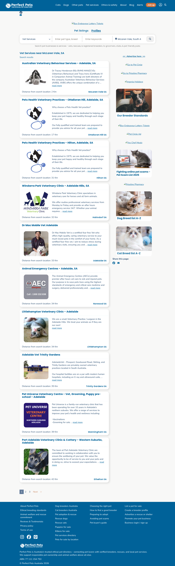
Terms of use (26, 530)
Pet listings (81, 30)
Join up (151, 5)
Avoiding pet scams (99, 518)
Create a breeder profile (136, 510)
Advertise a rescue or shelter (138, 514)
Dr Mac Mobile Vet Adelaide (40, 225)
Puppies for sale (63, 527)
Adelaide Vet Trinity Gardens (41, 355)
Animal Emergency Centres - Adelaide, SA (50, 268)
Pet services (92, 4)
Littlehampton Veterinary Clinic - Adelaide (50, 311)
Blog (131, 4)
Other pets (77, 4)
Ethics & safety (109, 4)
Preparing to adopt (99, 514)
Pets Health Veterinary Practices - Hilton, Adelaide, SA (57, 143)
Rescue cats (61, 522)
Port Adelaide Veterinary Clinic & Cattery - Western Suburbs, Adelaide (62, 441)
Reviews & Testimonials (31, 521)
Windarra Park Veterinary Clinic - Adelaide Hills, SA (55, 186)
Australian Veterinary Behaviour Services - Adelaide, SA (59, 63)
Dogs (66, 4)
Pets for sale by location (66, 539)
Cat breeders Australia (66, 510)
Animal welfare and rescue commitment (33, 516)
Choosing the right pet (100, 506)
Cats (58, 4)
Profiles (96, 30)
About (123, 4)
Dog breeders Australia (66, 506)
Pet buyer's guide (98, 522)
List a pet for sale (133, 506)
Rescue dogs (61, 518)
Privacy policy (26, 525)
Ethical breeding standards (33, 510)
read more (57, 85)
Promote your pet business (138, 518)
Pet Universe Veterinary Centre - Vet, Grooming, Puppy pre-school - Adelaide (61, 395)
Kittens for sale (62, 531)
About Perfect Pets (29, 506)
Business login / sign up (136, 522)
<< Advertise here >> (134, 56)
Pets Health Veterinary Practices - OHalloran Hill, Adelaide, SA (62, 100)
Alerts (140, 4)
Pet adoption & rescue (65, 514)
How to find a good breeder (103, 510)
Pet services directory (65, 535)
